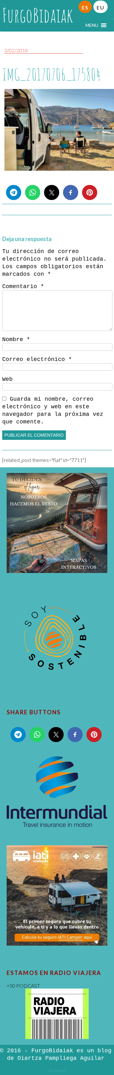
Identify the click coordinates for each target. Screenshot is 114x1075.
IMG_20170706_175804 (51, 74)
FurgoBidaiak (37, 15)
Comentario (23, 286)
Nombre (16, 339)
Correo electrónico (37, 359)
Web (7, 379)
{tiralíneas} (57, 1070)
